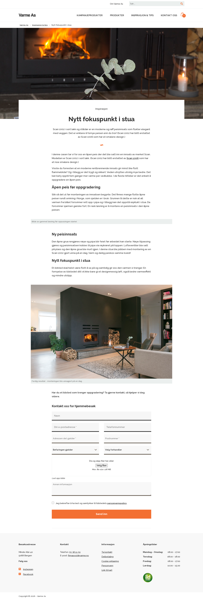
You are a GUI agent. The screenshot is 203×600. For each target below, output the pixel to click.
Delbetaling (108, 556)
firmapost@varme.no (78, 555)
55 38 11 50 (75, 552)
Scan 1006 (133, 158)
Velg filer (102, 465)
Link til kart (107, 570)
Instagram (28, 569)
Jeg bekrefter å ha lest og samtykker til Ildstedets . (91, 503)
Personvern (107, 565)
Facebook (28, 574)
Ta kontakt (107, 552)
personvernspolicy (117, 503)
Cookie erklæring (110, 561)
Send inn (101, 513)
